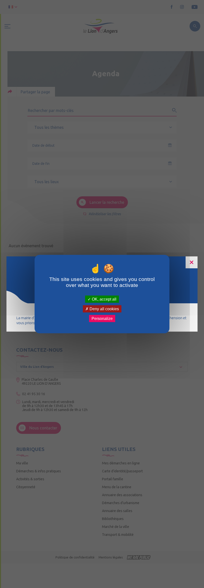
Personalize (102, 318)
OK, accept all (103, 299)
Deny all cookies (104, 309)
